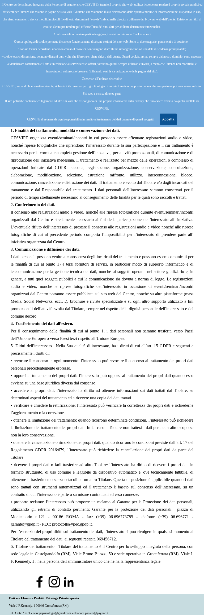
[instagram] (54, 581)
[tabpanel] (102, 334)
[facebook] (39, 581)
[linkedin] (68, 581)
